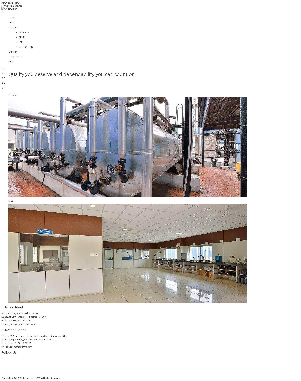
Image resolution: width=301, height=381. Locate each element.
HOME (11, 17)
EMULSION (24, 32)
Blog (10, 61)
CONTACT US (14, 56)
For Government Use (11, 5)
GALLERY (12, 51)
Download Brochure (11, 2)
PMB (21, 42)
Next (10, 201)
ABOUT (12, 22)
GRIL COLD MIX (26, 46)
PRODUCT (13, 27)
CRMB (22, 37)
